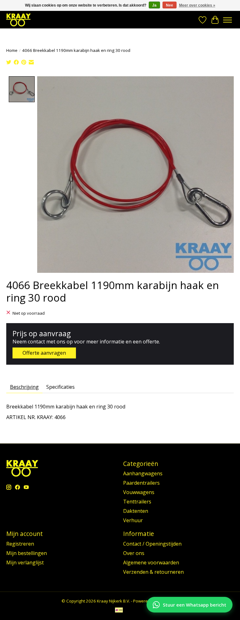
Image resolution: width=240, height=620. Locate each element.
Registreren (20, 543)
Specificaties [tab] (60, 386)
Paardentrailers (141, 482)
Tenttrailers (137, 501)
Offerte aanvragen (44, 352)
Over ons (133, 553)
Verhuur (133, 520)
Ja (154, 5)
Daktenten (135, 511)
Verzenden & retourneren (153, 571)
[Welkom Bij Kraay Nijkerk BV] (18, 19)
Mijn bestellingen (26, 553)
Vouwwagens (138, 492)
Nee (169, 5)
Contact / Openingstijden (152, 543)
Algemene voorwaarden (151, 562)
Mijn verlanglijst (25, 562)
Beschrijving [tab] (24, 386)
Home (12, 50)
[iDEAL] (119, 611)
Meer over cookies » (197, 5)
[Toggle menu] (227, 20)
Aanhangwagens (142, 473)
